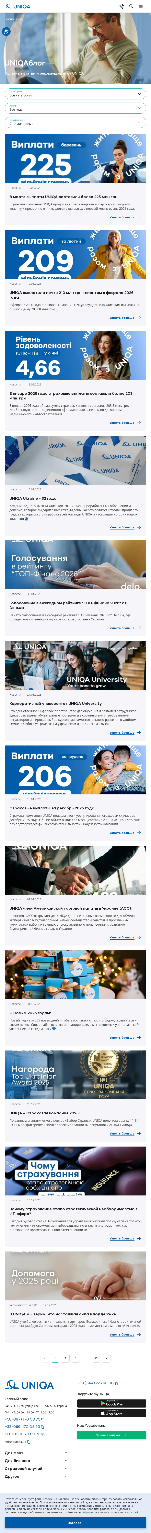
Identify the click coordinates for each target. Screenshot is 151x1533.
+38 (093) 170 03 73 (23, 1434)
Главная (10, 19)
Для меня (14, 1452)
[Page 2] (106, 1358)
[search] (131, 6)
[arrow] (66, 1452)
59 (96, 1358)
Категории (15, 91)
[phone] (122, 6)
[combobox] (75, 94)
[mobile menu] (141, 6)
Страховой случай (23, 1468)
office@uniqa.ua (15, 1442)
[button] (43, 1419)
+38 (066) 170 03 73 (22, 1426)
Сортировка (16, 120)
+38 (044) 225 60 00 (95, 1383)
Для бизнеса (17, 1460)
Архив (12, 105)
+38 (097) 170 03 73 (22, 1419)
